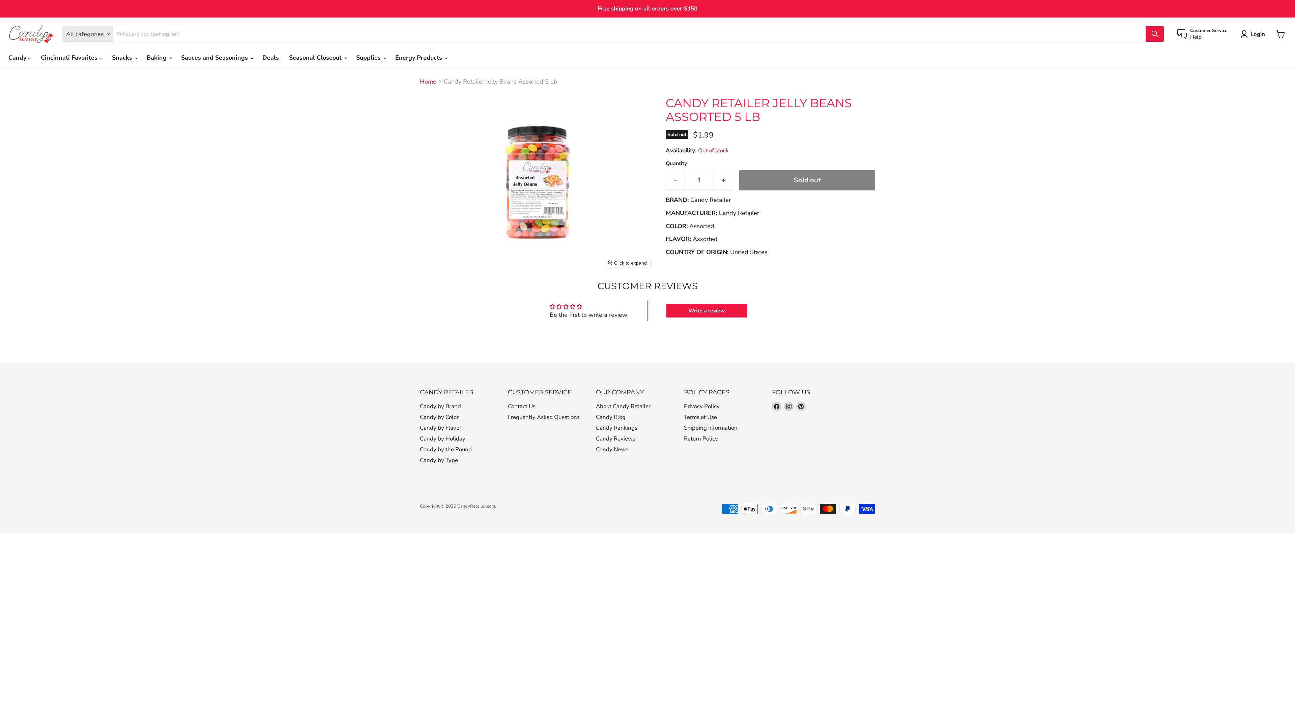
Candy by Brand (440, 406)
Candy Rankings (616, 428)
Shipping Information (711, 428)
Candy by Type (439, 460)
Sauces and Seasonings (215, 58)
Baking (157, 58)
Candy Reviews (615, 439)
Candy (18, 58)
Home (428, 81)
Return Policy (701, 439)
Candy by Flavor (440, 428)
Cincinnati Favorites (70, 58)
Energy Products (419, 58)
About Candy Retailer (623, 406)
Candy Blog (611, 417)
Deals (270, 58)
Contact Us (522, 406)
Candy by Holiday (442, 439)
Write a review (706, 310)
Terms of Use (700, 417)
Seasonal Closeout (316, 58)
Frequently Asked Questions (544, 417)
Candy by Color (439, 417)
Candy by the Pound (446, 449)
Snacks (123, 58)
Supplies (369, 58)
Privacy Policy (702, 406)
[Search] (1155, 34)
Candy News (612, 449)
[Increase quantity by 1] (723, 180)
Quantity (676, 163)
